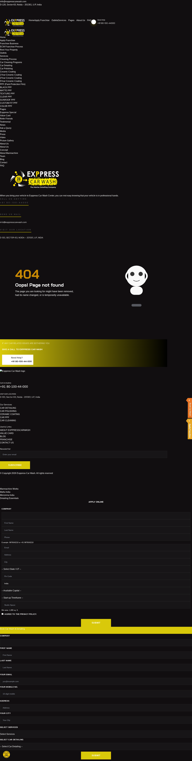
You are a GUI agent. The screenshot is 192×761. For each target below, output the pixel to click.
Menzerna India (7, 495)
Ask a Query (5, 128)
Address (4, 701)
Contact (3, 162)
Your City (5, 713)
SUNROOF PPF (7, 100)
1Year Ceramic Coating (11, 75)
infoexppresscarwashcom (13, 1)
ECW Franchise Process (11, 47)
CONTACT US (7, 443)
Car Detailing (6, 65)
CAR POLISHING (8, 411)
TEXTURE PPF (7, 93)
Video (2, 137)
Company (6, 509)
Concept (4, 150)
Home (31, 20)
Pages (71, 20)
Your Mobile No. (9, 687)
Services (62, 20)
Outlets (55, 20)
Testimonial (5, 122)
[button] (6, 754)
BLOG (3, 436)
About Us (80, 20)
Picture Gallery (7, 140)
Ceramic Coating (8, 72)
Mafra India (5, 492)
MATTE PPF (6, 90)
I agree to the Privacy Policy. (20, 614)
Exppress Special (8, 112)
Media (3, 131)
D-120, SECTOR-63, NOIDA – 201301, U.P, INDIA (21, 237)
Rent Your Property (9, 50)
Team (2, 156)
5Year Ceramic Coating (11, 81)
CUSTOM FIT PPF (9, 103)
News (2, 125)
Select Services (9, 727)
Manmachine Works (9, 489)
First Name (6, 648)
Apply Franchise (42, 20)
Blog (2, 159)
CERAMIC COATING (10, 414)
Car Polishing (6, 68)
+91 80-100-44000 (106, 23)
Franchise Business (9, 43)
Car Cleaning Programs (11, 62)
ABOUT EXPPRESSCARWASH (15, 430)
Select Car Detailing (12, 740)
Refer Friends (6, 119)
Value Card (5, 115)
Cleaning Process (8, 59)
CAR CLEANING (8, 420)
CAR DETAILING (8, 408)
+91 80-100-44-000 (21, 361)
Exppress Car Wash (26, 473)
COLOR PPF (6, 106)
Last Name (5, 661)
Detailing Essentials (9, 498)
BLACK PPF (6, 87)
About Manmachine (9, 153)
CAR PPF (4, 417)
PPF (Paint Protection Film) (12, 84)
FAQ (89, 20)
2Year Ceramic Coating (11, 78)
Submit (96, 623)
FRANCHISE (6, 439)
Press (2, 134)
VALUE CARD (7, 433)
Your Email (6, 674)
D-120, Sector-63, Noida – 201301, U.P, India (21, 5)
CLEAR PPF (6, 97)
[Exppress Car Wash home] (12, 374)
